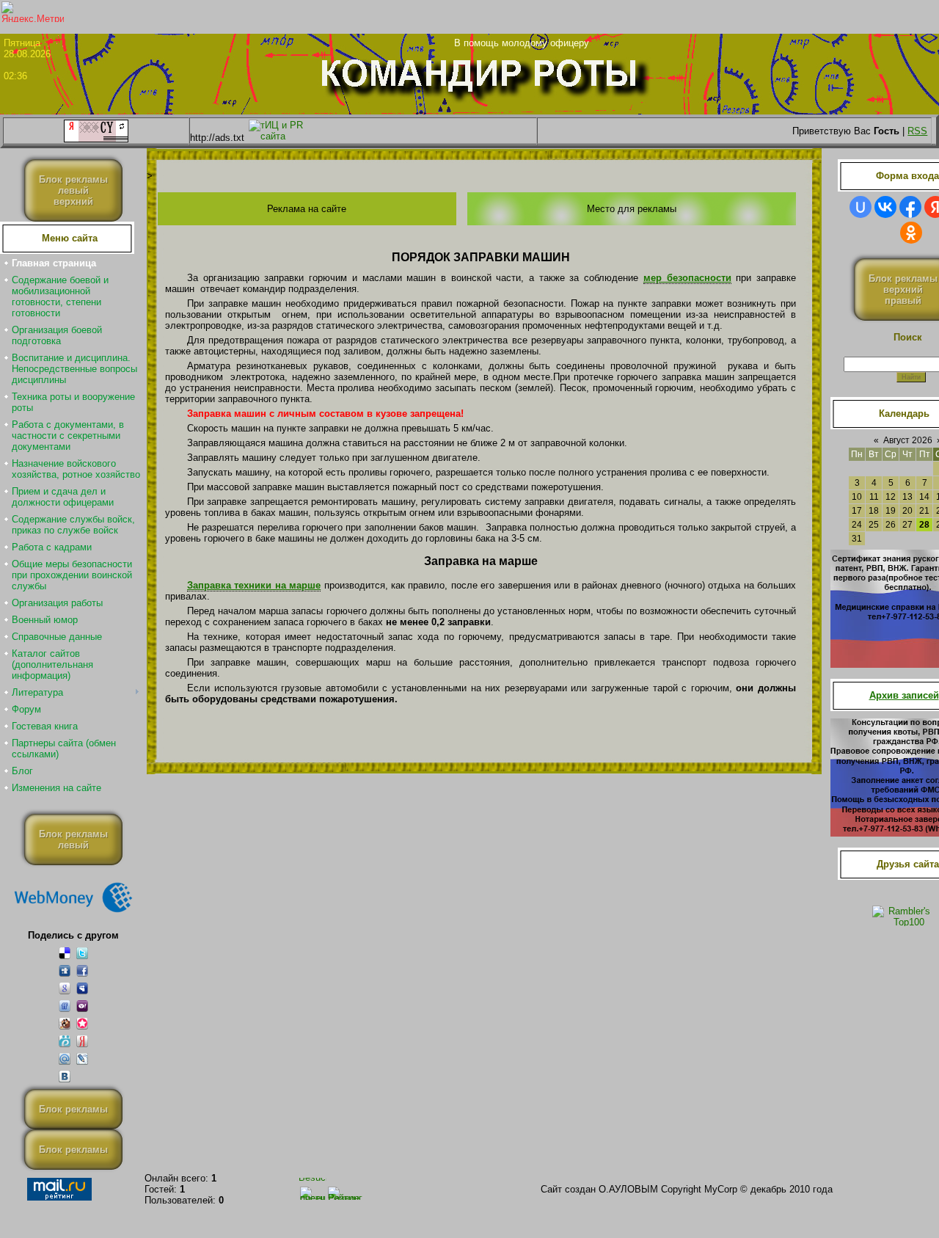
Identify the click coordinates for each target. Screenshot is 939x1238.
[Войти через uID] (861, 207)
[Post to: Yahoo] (82, 1005)
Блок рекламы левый (73, 840)
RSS (917, 130)
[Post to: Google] (64, 988)
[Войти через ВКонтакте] (885, 207)
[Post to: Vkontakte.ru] (64, 1076)
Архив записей (904, 695)
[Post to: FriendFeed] (64, 1005)
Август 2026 (907, 440)
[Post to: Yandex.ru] (82, 1040)
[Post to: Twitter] (82, 952)
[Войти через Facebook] (910, 207)
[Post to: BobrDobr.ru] (64, 1023)
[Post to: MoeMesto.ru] (64, 1040)
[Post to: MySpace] (82, 988)
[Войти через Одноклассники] (911, 233)
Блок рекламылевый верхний (73, 190)
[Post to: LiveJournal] (82, 1058)
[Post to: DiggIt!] (64, 970)
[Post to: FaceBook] (82, 970)
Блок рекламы (73, 1109)
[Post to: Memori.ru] (82, 1023)
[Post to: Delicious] (64, 952)
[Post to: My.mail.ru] (64, 1058)
